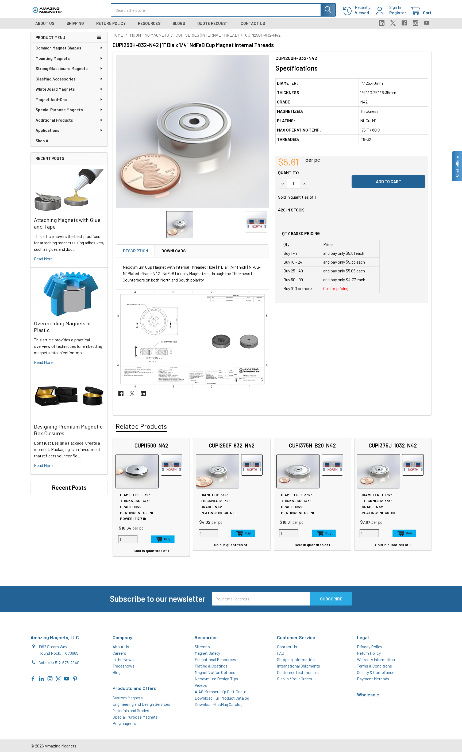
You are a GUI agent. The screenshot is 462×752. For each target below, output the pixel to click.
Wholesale (368, 694)
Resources (149, 23)
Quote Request (212, 23)
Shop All (43, 140)
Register (397, 12)
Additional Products (54, 120)
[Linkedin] (382, 23)
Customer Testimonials (298, 672)
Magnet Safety (207, 652)
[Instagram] (415, 23)
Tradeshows (123, 665)
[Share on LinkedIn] (143, 393)
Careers (119, 652)
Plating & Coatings (211, 665)
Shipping (75, 23)
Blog (117, 672)
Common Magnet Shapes (58, 47)
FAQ (280, 652)
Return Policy (111, 23)
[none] (192, 131)
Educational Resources (215, 659)
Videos (201, 685)
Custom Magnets (128, 697)
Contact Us (253, 23)
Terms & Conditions (374, 665)
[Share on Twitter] (132, 393)
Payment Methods (373, 678)
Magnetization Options (215, 672)
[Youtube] (427, 23)
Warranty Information (376, 659)
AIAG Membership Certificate (220, 691)
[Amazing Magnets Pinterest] (75, 678)
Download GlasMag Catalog (218, 704)
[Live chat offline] (457, 166)
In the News (123, 659)
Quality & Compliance (375, 672)
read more (43, 258)
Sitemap (202, 646)
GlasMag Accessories (56, 78)
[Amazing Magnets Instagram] (50, 678)
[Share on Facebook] (121, 393)
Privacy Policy (369, 646)
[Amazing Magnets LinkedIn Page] (41, 678)
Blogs (179, 23)
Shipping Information (296, 659)
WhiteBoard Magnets (55, 89)
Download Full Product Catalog (222, 697)
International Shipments (298, 665)
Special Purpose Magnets (59, 109)
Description (135, 250)
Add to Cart (163, 539)
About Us (44, 23)
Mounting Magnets (53, 58)
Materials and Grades (131, 710)
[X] (393, 23)
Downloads (173, 250)
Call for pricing (335, 288)
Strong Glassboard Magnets (62, 68)
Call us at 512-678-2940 (58, 662)
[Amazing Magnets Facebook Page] (33, 678)
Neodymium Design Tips (216, 678)
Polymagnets (124, 723)
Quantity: (288, 172)
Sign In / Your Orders (294, 678)
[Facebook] (404, 23)
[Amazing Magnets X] (58, 678)
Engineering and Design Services (141, 704)
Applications (47, 130)
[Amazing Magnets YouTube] (66, 678)
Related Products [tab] (141, 426)
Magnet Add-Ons (51, 99)
